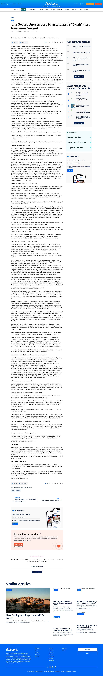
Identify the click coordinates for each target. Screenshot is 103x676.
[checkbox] (12, 520)
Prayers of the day (75, 147)
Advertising (51, 660)
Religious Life (81, 614)
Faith (13, 490)
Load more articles (79, 76)
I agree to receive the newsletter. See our (27, 520)
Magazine (51, 654)
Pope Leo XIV (74, 9)
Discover (41, 9)
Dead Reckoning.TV (16, 473)
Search (20, 4)
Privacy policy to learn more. (34, 520)
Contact (62, 671)
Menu (16, 9)
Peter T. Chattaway (16, 464)
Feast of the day (74, 137)
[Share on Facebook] (52, 42)
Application (51, 652)
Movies (18, 490)
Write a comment (37, 571)
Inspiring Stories (32, 9)
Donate (97, 4)
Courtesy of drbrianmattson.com (20, 478)
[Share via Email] (60, 42)
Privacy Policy (68, 671)
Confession (56, 617)
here (18, 468)
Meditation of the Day (76, 142)
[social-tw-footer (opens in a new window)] (52, 667)
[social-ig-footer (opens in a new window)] (55, 667)
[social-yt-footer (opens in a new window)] (47, 667)
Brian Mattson (27, 32)
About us (41, 671)
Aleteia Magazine (84, 9)
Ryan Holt (27, 464)
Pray (22, 9)
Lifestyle (53, 9)
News (47, 9)
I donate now (18, 544)
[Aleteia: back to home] (51, 3)
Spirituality (59, 9)
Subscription (51, 656)
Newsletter (51, 651)
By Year (64, 651)
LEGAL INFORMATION (49, 671)
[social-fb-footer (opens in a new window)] (50, 667)
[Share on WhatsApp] (62, 42)
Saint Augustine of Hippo (56, 6)
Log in (84, 4)
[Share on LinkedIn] (55, 42)
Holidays (67, 9)
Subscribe (89, 4)
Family (55, 590)
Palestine (9, 590)
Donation (51, 658)
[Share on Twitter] (57, 42)
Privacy (74, 671)
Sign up (15, 523)
